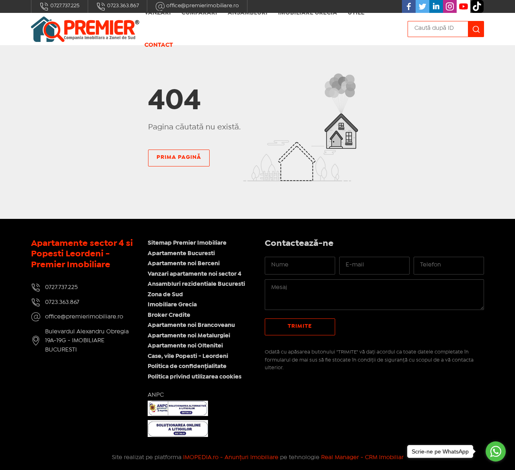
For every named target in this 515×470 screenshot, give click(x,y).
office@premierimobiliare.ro (84, 316)
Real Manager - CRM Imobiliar (362, 457)
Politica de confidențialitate (187, 366)
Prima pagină (179, 157)
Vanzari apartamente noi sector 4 (194, 274)
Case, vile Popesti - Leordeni (188, 356)
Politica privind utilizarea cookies (194, 376)
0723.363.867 (122, 5)
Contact (158, 45)
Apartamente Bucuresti (181, 253)
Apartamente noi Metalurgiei (189, 335)
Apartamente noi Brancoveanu (191, 325)
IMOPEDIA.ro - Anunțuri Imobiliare (230, 457)
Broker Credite (169, 315)
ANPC (156, 395)
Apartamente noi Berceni (184, 263)
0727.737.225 (64, 5)
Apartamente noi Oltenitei (185, 345)
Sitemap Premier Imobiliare (187, 243)
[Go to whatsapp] (496, 451)
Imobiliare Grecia (172, 304)
